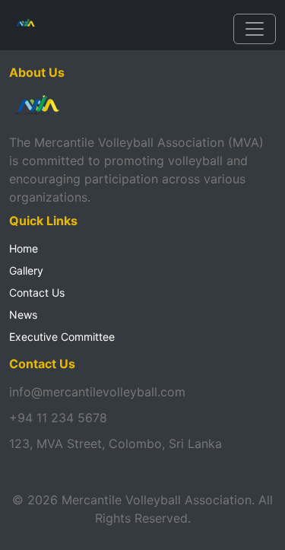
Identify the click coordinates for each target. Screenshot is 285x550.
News (23, 314)
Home (23, 248)
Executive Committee (62, 336)
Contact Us (37, 292)
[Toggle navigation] (254, 29)
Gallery (26, 270)
